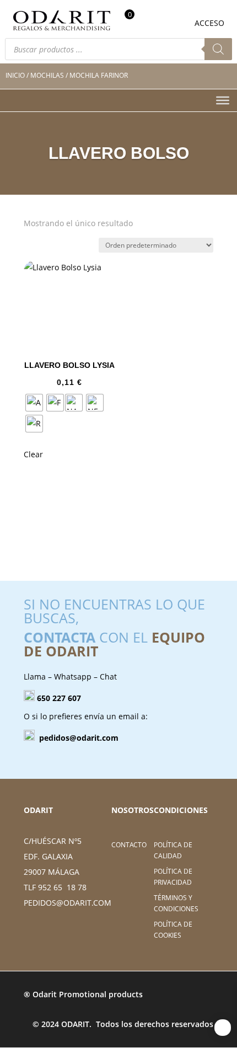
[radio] (34, 402)
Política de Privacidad (173, 877)
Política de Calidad (173, 850)
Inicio (15, 75)
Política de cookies (173, 929)
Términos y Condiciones (176, 903)
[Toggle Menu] (222, 100)
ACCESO (209, 23)
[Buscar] (218, 49)
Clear (33, 454)
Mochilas (47, 75)
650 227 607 (59, 698)
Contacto (129, 844)
